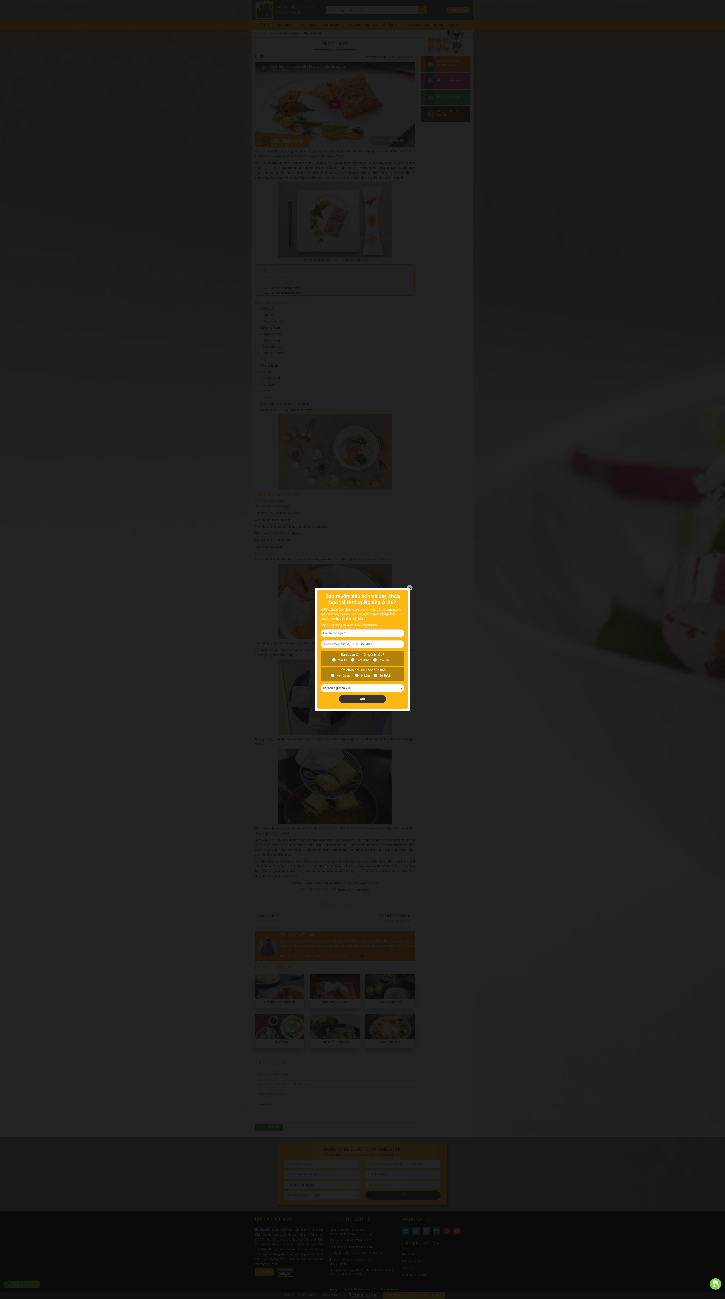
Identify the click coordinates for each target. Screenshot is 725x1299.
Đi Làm (365, 675)
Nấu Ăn (342, 660)
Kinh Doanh (343, 675)
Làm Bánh (362, 660)
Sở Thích (385, 675)
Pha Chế (384, 660)
